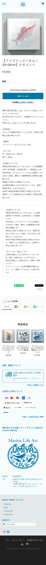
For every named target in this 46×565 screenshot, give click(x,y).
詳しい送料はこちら (36, 385)
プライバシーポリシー (17, 540)
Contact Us (8, 514)
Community (8, 511)
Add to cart (23, 96)
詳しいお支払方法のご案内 (34, 417)
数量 (4, 81)
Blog (5, 507)
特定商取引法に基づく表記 (35, 540)
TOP (7, 540)
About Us (7, 504)
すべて (7, 307)
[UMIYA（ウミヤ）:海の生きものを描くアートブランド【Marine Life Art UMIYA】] (23, 454)
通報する (39, 289)
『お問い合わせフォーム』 (22, 484)
